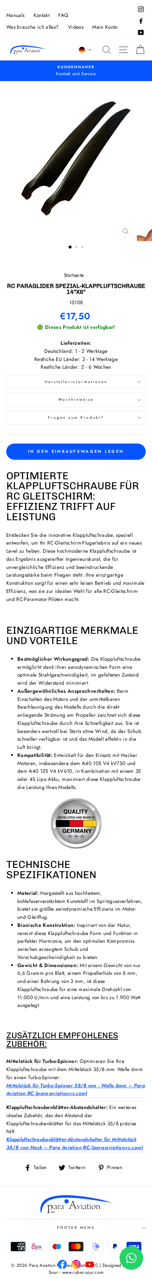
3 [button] (83, 248)
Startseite (74, 275)
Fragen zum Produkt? (76, 417)
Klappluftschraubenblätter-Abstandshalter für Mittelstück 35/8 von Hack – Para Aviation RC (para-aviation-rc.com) (74, 1143)
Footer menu (76, 1227)
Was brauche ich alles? (32, 27)
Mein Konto (104, 27)
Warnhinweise (76, 399)
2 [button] (77, 248)
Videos (75, 27)
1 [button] (70, 247)
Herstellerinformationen (76, 382)
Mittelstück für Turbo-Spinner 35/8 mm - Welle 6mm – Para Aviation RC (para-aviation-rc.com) (75, 1089)
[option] (76, 161)
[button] (85, 50)
